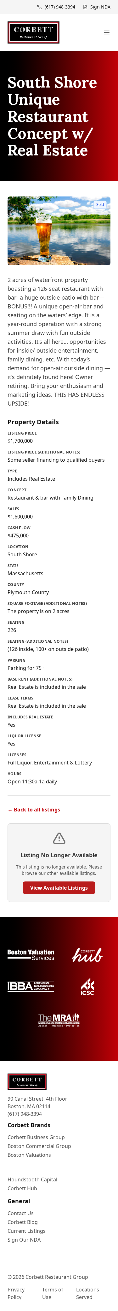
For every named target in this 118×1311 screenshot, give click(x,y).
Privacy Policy (16, 1293)
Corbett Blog (23, 1222)
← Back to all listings (34, 809)
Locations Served (87, 1293)
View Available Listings (59, 887)
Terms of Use (52, 1293)
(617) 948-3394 (25, 1113)
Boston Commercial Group (39, 1146)
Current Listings (27, 1230)
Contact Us (21, 1213)
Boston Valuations (29, 1154)
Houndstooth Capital (32, 1179)
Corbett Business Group (36, 1137)
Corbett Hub (22, 1188)
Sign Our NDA (24, 1239)
